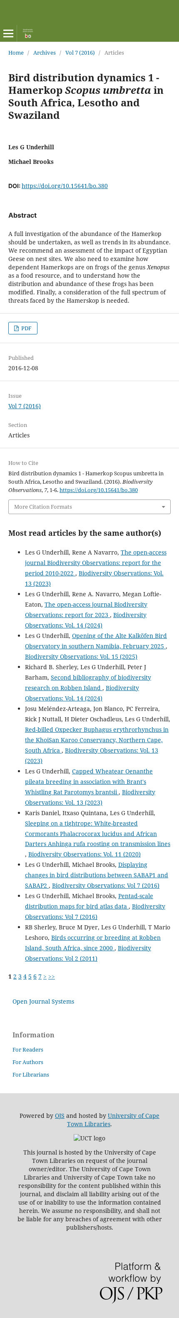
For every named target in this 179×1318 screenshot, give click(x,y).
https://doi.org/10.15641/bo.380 (65, 186)
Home (16, 52)
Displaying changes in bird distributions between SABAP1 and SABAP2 (96, 875)
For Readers (27, 1049)
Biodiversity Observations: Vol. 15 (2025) (81, 656)
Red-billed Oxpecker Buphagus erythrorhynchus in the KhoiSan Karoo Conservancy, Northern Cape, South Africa (97, 740)
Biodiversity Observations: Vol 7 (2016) (105, 885)
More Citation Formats (43, 506)
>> (51, 976)
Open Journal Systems (43, 1001)
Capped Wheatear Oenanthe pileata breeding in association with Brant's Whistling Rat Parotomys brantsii (89, 781)
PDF (26, 328)
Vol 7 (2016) (80, 52)
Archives (44, 52)
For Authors (27, 1062)
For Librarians (30, 1074)
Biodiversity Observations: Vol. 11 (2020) (84, 854)
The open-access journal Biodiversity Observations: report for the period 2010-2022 (96, 562)
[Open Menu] (8, 33)
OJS (60, 1116)
